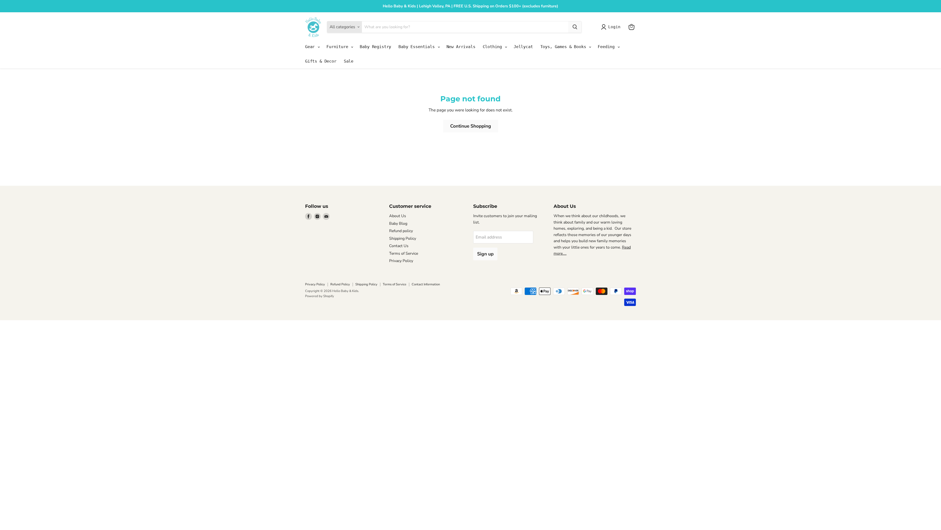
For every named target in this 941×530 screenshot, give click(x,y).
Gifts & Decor (320, 61)
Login (614, 27)
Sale (348, 61)
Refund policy (401, 231)
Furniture (338, 46)
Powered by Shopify (319, 296)
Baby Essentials (417, 46)
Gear (311, 46)
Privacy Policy (401, 261)
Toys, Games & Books (564, 46)
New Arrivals (460, 46)
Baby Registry (375, 46)
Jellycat (523, 46)
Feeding (607, 46)
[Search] (575, 27)
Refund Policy (340, 284)
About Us (397, 216)
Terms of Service (403, 253)
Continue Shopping (470, 126)
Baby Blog (398, 223)
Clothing (493, 46)
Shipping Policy (402, 238)
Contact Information (426, 284)
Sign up (485, 254)
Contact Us (399, 246)
